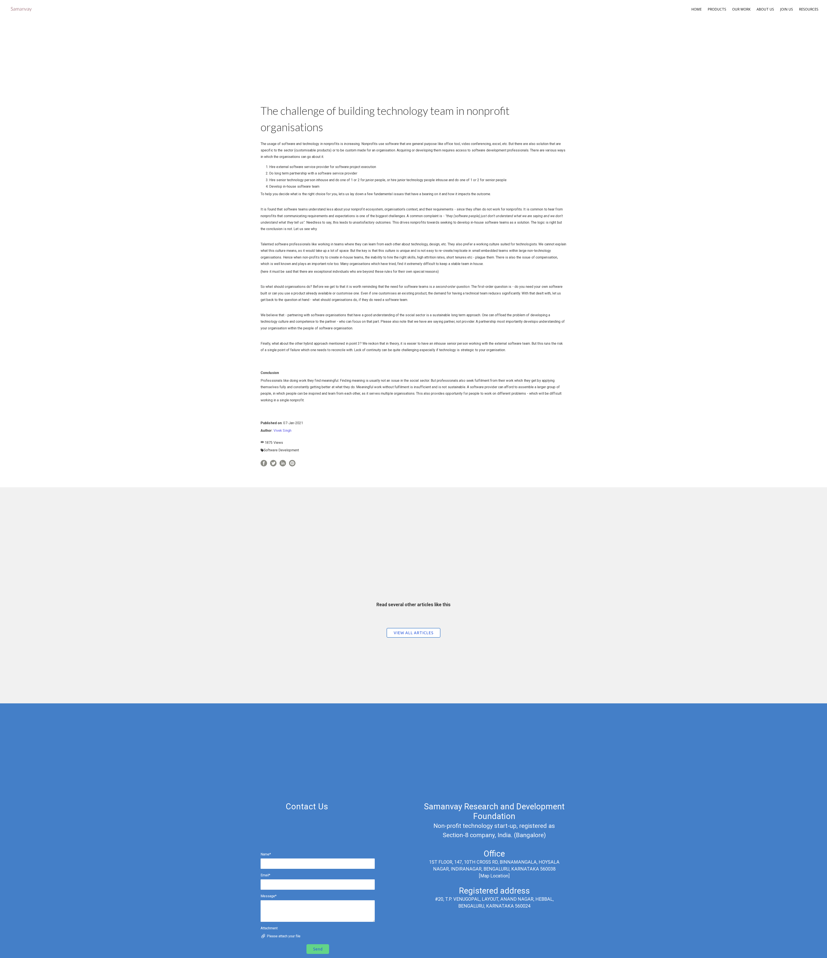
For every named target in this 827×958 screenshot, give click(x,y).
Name (266, 854)
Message (269, 896)
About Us (765, 9)
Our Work (741, 9)
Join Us (786, 9)
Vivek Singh (282, 430)
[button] (413, 633)
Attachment (269, 928)
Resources (808, 9)
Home (696, 9)
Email (265, 875)
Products (717, 9)
